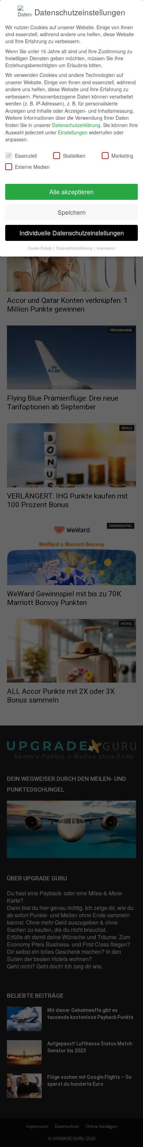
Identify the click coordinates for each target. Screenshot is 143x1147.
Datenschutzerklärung (76, 124)
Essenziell (26, 155)
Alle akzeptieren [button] (71, 191)
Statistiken (74, 155)
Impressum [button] (106, 248)
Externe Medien (32, 166)
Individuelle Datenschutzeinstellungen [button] (71, 232)
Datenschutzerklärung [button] (74, 248)
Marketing (122, 155)
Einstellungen (72, 132)
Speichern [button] (72, 212)
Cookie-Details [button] (40, 248)
